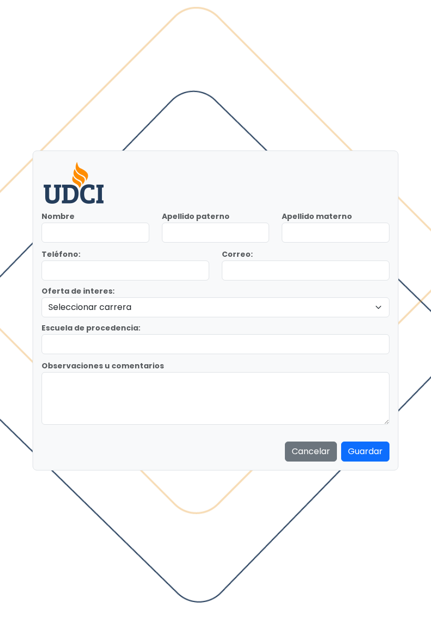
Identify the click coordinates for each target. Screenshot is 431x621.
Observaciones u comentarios (103, 365)
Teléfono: (61, 254)
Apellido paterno (196, 216)
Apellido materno (317, 216)
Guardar (365, 451)
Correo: (237, 254)
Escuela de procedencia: (91, 328)
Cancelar (311, 451)
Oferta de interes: (78, 291)
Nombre (58, 216)
